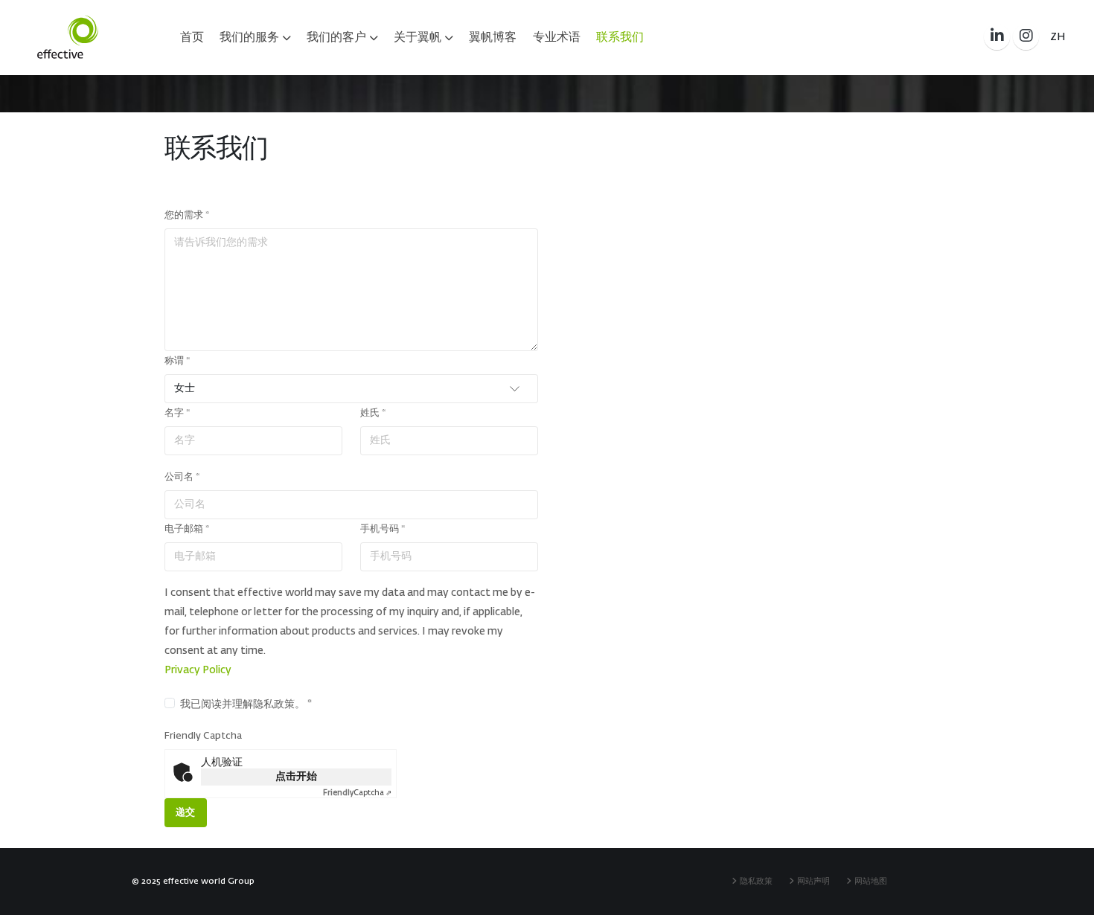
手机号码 (382, 529)
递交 (185, 813)
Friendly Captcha (203, 736)
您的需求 (186, 215)
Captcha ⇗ (357, 793)
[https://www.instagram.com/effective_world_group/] (1026, 37)
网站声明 (815, 881)
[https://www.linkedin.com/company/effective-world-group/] (997, 37)
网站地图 (873, 881)
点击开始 (296, 776)
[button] (1058, 37)
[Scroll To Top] (1068, 898)
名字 (177, 413)
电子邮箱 (186, 529)
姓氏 (373, 413)
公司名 (181, 477)
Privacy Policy (197, 670)
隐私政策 (758, 881)
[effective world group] (68, 37)
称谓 (177, 361)
